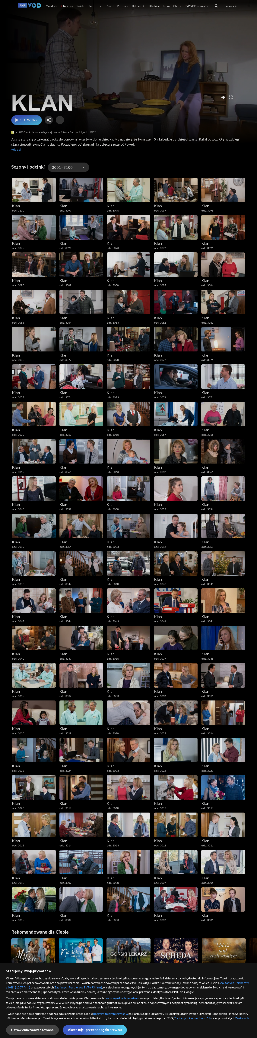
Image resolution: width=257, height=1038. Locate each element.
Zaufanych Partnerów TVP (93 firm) (78, 987)
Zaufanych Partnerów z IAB (192, 1018)
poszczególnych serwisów (122, 998)
